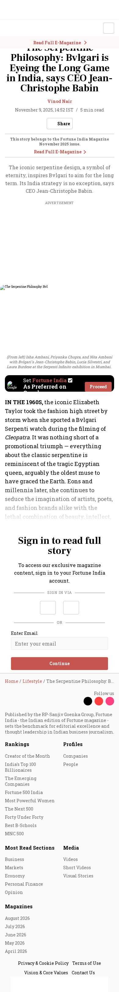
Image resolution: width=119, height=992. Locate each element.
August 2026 (17, 918)
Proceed (98, 387)
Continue (59, 663)
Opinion (14, 892)
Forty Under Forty (24, 817)
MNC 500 (14, 833)
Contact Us (83, 973)
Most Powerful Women (30, 800)
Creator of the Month (27, 756)
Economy (15, 876)
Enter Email (24, 633)
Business (14, 859)
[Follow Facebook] (77, 701)
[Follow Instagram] (110, 701)
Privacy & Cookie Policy (43, 963)
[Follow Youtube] (99, 701)
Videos (70, 859)
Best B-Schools (21, 825)
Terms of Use (86, 963)
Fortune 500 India (24, 792)
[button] (48, 607)
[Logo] (19, 28)
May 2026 (15, 943)
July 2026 (15, 926)
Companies (75, 756)
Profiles (73, 744)
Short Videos (77, 867)
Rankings (17, 744)
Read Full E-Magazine (57, 152)
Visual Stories (78, 876)
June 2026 (15, 935)
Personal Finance (24, 884)
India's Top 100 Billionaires (20, 767)
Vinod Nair (59, 101)
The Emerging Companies (20, 781)
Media (71, 847)
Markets (14, 867)
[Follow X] (88, 701)
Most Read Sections (30, 847)
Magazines (19, 906)
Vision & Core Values (46, 973)
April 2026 (16, 951)
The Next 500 (19, 809)
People (70, 764)
